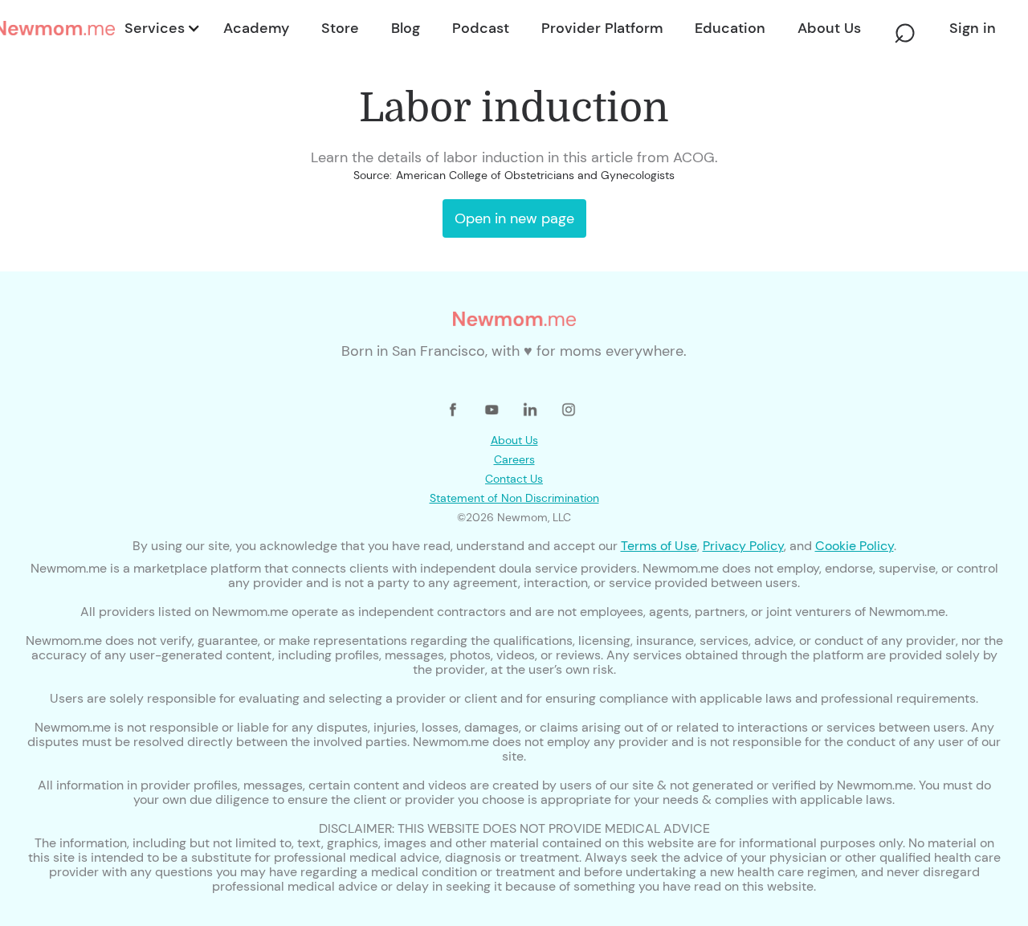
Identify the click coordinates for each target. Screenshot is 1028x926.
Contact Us (514, 478)
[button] (161, 28)
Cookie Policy (854, 545)
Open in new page (514, 218)
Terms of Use (659, 545)
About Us (514, 440)
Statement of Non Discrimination (514, 498)
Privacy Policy (743, 545)
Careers (514, 459)
